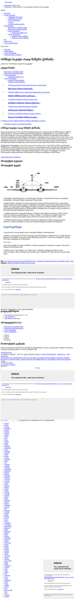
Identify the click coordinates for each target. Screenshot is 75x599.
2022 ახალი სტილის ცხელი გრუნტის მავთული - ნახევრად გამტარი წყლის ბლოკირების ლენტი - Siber (39, 261)
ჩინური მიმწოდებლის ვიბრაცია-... (22, 96)
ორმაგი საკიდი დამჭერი (20, 38)
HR (5, 39)
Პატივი (10, 22)
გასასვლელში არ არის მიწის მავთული (33, 359)
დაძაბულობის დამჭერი (20, 36)
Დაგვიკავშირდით (11, 43)
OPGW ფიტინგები (14, 34)
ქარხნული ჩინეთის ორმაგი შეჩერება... (24, 103)
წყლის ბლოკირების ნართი (17, 29)
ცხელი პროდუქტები (49, 354)
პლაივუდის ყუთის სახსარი (47, 358)
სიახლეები (8, 41)
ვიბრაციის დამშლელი (19, 33)
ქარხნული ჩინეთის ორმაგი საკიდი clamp (21, 263)
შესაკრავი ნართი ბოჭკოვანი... (21, 89)
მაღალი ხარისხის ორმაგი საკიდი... (23, 117)
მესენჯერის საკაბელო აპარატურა (25, 358)
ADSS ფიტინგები (14, 31)
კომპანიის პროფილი (15, 17)
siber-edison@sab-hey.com (12, 5)
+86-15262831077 (9, 316)
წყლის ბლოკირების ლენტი (17, 27)
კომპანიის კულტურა (15, 19)
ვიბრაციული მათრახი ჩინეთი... (21, 110)
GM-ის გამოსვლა (14, 20)
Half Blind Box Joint (7, 358)
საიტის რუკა (61, 354)
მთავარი (7, 13)
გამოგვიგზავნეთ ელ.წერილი (11, 157)
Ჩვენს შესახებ (9, 15)
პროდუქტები (8, 26)
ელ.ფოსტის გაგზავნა (8, 364)
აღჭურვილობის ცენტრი (16, 24)
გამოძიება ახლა (6, 352)
